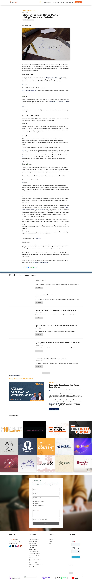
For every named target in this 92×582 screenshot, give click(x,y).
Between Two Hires (33, 541)
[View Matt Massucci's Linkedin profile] (30, 25)
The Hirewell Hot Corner (34, 551)
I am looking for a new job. (39, 501)
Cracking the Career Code (34, 553)
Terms (50, 543)
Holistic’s (24, 157)
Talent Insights (31, 547)
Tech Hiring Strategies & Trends (28, 19)
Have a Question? (47, 2)
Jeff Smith (60, 389)
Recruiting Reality (32, 549)
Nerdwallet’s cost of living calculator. (40, 262)
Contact (50, 541)
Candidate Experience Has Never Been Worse (64, 386)
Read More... (39, 287)
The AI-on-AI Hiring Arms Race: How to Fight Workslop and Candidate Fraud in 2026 (58, 342)
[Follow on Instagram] (18, 546)
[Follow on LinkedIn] (10, 546)
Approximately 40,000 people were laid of (59, 101)
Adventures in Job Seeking (34, 562)
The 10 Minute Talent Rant (34, 539)
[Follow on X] (13, 546)
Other (35, 507)
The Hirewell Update (33, 545)
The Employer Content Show (34, 555)
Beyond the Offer (32, 543)
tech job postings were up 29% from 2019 (53, 77)
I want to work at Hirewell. (39, 505)
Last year (24, 150)
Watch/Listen (54, 409)
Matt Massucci (25, 25)
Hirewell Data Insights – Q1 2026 (46, 295)
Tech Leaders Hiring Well (34, 557)
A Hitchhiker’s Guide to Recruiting (35, 564)
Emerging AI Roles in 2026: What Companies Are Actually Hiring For (56, 310)
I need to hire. (37, 503)
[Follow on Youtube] (21, 546)
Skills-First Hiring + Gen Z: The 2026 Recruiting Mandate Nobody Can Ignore (56, 326)
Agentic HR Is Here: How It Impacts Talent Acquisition (51, 359)
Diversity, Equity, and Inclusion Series (35, 560)
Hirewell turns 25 (41, 280)
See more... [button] (46, 373)
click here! (38, 238)
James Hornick (52, 389)
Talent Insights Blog (28, 10)
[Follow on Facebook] (16, 546)
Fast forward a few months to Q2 (30, 90)
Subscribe (78, 2)
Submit (46, 523)
